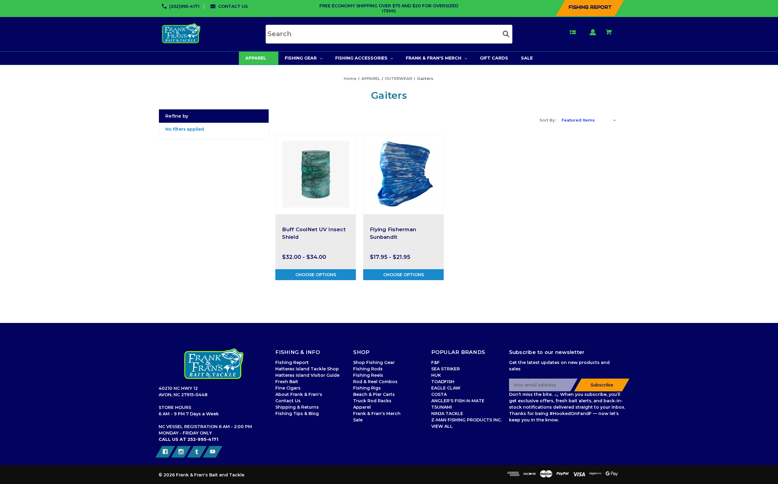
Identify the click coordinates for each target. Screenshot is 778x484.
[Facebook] (165, 452)
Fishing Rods (368, 369)
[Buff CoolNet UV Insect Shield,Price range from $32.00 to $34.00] (316, 174)
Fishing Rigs (367, 388)
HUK (436, 375)
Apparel (362, 407)
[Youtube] (212, 452)
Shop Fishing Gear (374, 362)
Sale (358, 420)
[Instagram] (181, 452)
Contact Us (288, 400)
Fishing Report (292, 362)
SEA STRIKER (445, 369)
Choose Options (315, 274)
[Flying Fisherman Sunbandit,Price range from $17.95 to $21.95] (403, 174)
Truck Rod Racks (372, 400)
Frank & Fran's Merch (377, 413)
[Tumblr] (197, 452)
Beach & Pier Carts (374, 394)
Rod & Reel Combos (375, 381)
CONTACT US (233, 6)
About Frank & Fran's (298, 394)
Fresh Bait (286, 381)
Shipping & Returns (297, 407)
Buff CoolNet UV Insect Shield (314, 233)
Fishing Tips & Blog (297, 413)
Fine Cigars (288, 388)
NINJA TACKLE (447, 413)
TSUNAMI (441, 407)
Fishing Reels (368, 375)
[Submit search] (506, 34)
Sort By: (547, 120)
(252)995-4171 (184, 6)
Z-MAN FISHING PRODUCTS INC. (466, 420)
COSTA (439, 394)
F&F (435, 362)
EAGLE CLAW (445, 388)
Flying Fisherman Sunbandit (393, 233)
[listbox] (589, 120)
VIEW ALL (442, 426)
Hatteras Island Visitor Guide (307, 375)
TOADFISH (442, 381)
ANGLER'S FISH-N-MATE (457, 400)
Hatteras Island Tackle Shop (307, 369)
